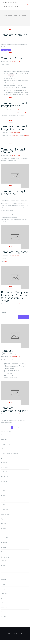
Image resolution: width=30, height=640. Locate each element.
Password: (3, 312)
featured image (15, 112)
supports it (26, 112)
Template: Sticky (12, 58)
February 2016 (4, 476)
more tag (13, 41)
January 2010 (4, 542)
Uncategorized (4, 588)
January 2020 (4, 462)
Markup (3, 565)
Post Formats (4, 579)
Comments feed (5, 611)
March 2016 (4, 471)
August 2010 (4, 519)
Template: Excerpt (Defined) (13, 151)
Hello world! (4, 439)
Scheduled (3, 434)
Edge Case (3, 560)
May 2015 (3, 486)
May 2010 (3, 528)
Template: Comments (8, 352)
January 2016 (4, 481)
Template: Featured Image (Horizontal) (14, 128)
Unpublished (4, 593)
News (10, 29)
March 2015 (3, 490)
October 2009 (4, 547)
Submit (23, 317)
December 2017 (5, 467)
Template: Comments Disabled (14, 409)
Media (2, 570)
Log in (2, 602)
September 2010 (5, 514)
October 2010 (4, 509)
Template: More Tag (14, 35)
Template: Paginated (14, 252)
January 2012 (4, 500)
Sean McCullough (15, 38)
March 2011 (3, 504)
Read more (7, 51)
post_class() (7, 76)
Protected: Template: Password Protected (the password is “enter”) (14, 297)
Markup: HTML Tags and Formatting (9, 453)
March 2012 (4, 495)
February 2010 (4, 537)
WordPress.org (4, 616)
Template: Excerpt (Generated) (13, 192)
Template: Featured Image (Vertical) (14, 104)
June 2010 (3, 523)
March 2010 (4, 533)
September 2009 (5, 551)
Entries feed (4, 607)
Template (3, 584)
